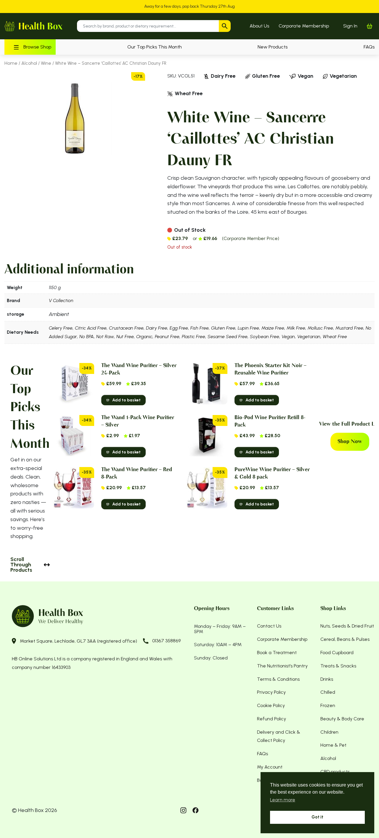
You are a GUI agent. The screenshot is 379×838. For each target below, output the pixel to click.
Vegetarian (308, 336)
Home (10, 63)
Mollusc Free (320, 328)
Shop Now (350, 441)
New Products (273, 47)
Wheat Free (335, 336)
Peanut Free (167, 336)
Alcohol (29, 63)
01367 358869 (166, 641)
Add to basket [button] (126, 400)
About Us (259, 26)
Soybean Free (264, 336)
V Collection (61, 300)
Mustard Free (349, 328)
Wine (46, 63)
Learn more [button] (282, 800)
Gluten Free (223, 328)
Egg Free (179, 328)
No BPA (86, 336)
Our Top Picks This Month (154, 47)
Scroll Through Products (21, 565)
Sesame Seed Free (228, 336)
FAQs (369, 47)
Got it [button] (317, 817)
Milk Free (296, 328)
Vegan (288, 336)
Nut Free (125, 336)
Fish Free (199, 328)
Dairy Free (156, 328)
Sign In (350, 26)
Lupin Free (248, 328)
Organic (144, 336)
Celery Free (61, 328)
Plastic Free (193, 336)
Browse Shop (37, 47)
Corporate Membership (304, 26)
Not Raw (105, 336)
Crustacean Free (126, 328)
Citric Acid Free (91, 328)
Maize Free (272, 328)
